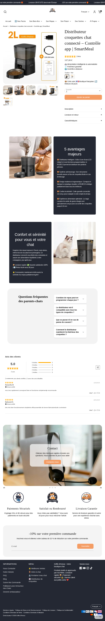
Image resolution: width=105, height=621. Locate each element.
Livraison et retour (71, 115)
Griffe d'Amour (20, 615)
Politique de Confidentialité (65, 610)
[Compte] (94, 12)
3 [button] (54, 487)
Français (84, 12)
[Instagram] (88, 568)
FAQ (5, 575)
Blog (5, 579)
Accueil (8, 21)
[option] (30, 57)
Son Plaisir (64, 21)
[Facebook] (81, 568)
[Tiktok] (91, 568)
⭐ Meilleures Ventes (37, 568)
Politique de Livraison (48, 610)
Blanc (72, 76)
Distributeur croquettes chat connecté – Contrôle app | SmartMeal (30, 26)
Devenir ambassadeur (11, 592)
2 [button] (52, 487)
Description (69, 109)
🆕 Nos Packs (20, 21)
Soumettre (85, 546)
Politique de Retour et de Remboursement (28, 610)
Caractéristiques (71, 121)
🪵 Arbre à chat (35, 572)
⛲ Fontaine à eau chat (38, 575)
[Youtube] (84, 568)
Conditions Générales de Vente (12, 612)
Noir (67, 76)
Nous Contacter (9, 568)
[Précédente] (4, 487)
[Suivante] (100, 487)
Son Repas (50, 21)
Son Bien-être (34, 21)
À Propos (94, 21)
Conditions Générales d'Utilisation (33, 612)
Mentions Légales (8, 610)
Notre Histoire (8, 572)
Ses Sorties (79, 21)
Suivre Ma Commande (12, 582)
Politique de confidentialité (52, 462)
